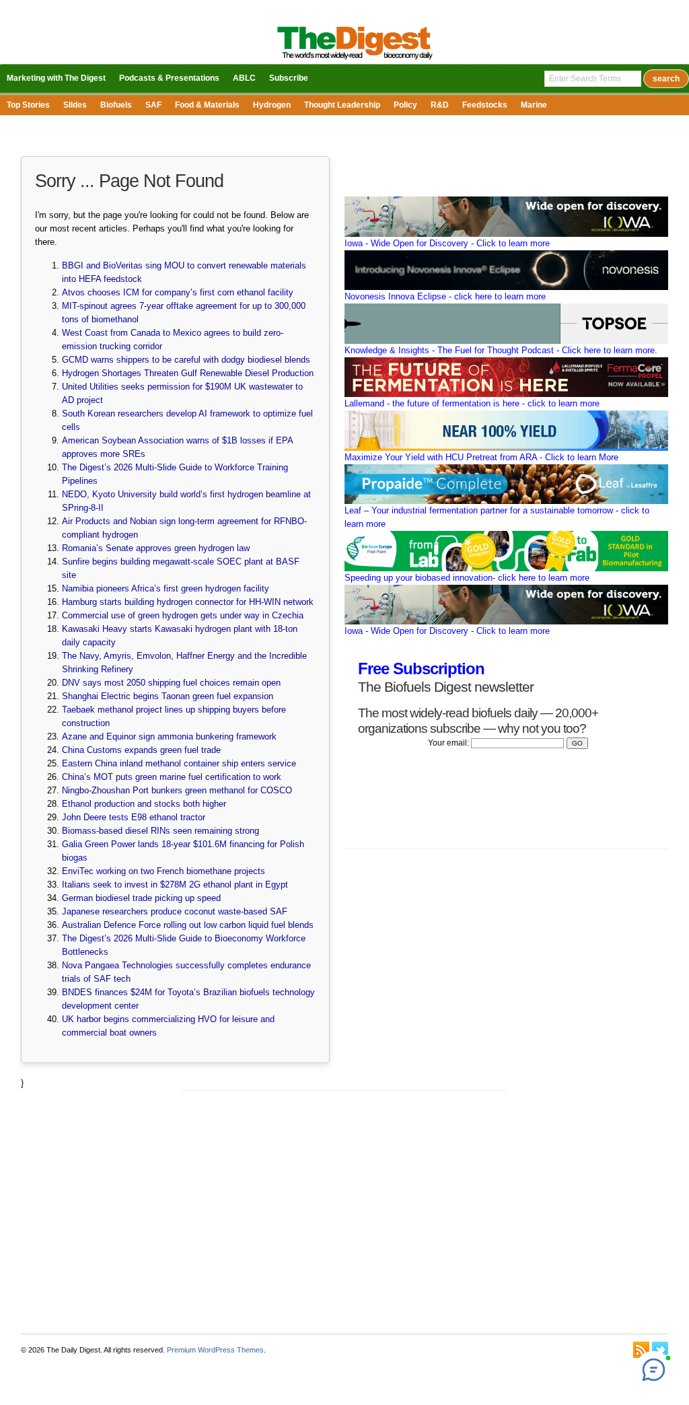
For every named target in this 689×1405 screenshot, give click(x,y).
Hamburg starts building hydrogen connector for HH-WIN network (188, 602)
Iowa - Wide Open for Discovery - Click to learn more (447, 243)
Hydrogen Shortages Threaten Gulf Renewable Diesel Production (188, 373)
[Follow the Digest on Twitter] (660, 1350)
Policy (405, 105)
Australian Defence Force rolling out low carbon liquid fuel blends (188, 925)
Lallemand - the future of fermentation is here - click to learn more (472, 403)
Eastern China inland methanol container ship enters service (179, 763)
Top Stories (28, 105)
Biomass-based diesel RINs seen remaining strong (160, 831)
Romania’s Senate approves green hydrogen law (156, 548)
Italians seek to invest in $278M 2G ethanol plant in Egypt (175, 884)
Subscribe (288, 78)
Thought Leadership (342, 105)
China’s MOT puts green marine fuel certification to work (171, 777)
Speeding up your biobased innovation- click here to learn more (466, 578)
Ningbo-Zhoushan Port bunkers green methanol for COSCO (177, 790)
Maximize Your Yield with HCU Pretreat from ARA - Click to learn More (481, 457)
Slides (75, 105)
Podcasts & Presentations (169, 78)
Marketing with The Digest (56, 78)
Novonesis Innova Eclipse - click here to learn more (445, 296)
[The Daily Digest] (355, 61)
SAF (153, 105)
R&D (440, 105)
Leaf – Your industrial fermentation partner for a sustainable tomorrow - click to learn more (496, 517)
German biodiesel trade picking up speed (141, 898)
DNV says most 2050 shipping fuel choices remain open (171, 683)
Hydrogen (272, 105)
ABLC (244, 78)
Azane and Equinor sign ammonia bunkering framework (169, 736)
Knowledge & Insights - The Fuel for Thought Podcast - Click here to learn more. (500, 350)
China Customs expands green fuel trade (141, 750)
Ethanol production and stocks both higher (144, 804)
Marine (534, 105)
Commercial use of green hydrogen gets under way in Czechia (182, 615)
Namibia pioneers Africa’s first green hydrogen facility (165, 588)
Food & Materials (207, 105)
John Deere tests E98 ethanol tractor (133, 817)
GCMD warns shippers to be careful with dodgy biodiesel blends (186, 360)
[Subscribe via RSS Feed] (641, 1350)
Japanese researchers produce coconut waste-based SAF (174, 911)
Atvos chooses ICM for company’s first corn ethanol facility (177, 292)
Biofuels (116, 105)
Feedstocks (484, 105)
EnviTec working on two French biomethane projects (163, 871)
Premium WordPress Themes (215, 1350)
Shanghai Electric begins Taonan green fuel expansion (167, 696)
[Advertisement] (344, 1212)
